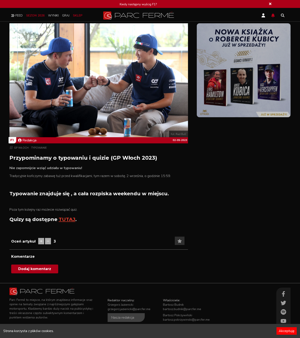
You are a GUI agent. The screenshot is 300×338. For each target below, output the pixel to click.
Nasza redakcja (122, 317)
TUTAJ (67, 219)
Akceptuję (287, 331)
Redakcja (29, 140)
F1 (12, 140)
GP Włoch (21, 148)
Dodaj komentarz (34, 269)
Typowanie (39, 148)
